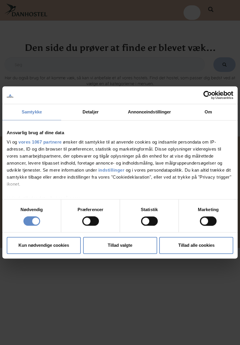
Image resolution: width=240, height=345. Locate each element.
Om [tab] (208, 111)
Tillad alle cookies (196, 245)
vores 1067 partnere (40, 141)
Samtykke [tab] (32, 111)
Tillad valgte (120, 245)
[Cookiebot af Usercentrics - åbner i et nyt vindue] (207, 95)
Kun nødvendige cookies (43, 245)
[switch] (90, 221)
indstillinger (111, 170)
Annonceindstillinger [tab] (149, 111)
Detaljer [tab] (91, 111)
